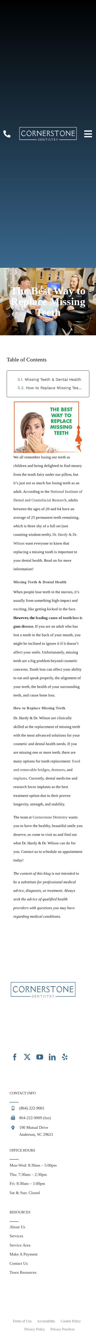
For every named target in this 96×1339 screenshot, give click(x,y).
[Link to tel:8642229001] (6, 134)
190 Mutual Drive (33, 1127)
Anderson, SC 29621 (36, 1134)
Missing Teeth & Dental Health (53, 379)
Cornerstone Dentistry (50, 817)
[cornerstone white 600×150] (48, 128)
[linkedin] (52, 1057)
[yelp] (65, 1057)
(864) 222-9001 (31, 1108)
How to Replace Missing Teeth (54, 387)
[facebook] (15, 1057)
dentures (58, 770)
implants (20, 778)
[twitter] (27, 1057)
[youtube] (40, 1057)
